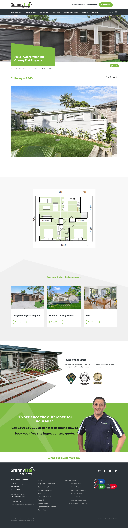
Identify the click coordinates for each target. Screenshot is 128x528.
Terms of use (101, 519)
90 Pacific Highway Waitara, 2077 (17, 485)
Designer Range (75, 484)
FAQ (88, 315)
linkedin (116, 471)
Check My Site (31, 12)
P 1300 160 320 (16, 501)
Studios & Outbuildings (78, 490)
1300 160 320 (92, 5)
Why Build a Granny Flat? (47, 484)
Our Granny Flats (71, 480)
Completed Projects (71, 12)
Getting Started (16, 12)
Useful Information (44, 497)
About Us (41, 500)
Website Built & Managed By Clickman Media (22, 520)
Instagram (99, 471)
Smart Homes (75, 497)
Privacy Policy (108, 519)
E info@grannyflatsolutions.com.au (22, 505)
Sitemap (115, 519)
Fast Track (56, 12)
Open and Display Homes (47, 507)
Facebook (104, 471)
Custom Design (75, 487)
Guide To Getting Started (61, 315)
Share (115, 65)
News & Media (43, 503)
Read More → (19, 322)
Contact (95, 12)
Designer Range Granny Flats (27, 315)
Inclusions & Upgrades (78, 500)
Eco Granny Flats (76, 493)
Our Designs (44, 12)
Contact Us (42, 510)
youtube (110, 471)
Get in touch (105, 5)
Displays (85, 12)
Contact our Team (78, 5)
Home (12, 69)
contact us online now (58, 428)
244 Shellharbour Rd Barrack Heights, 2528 (18, 495)
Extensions (42, 493)
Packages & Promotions (78, 503)
